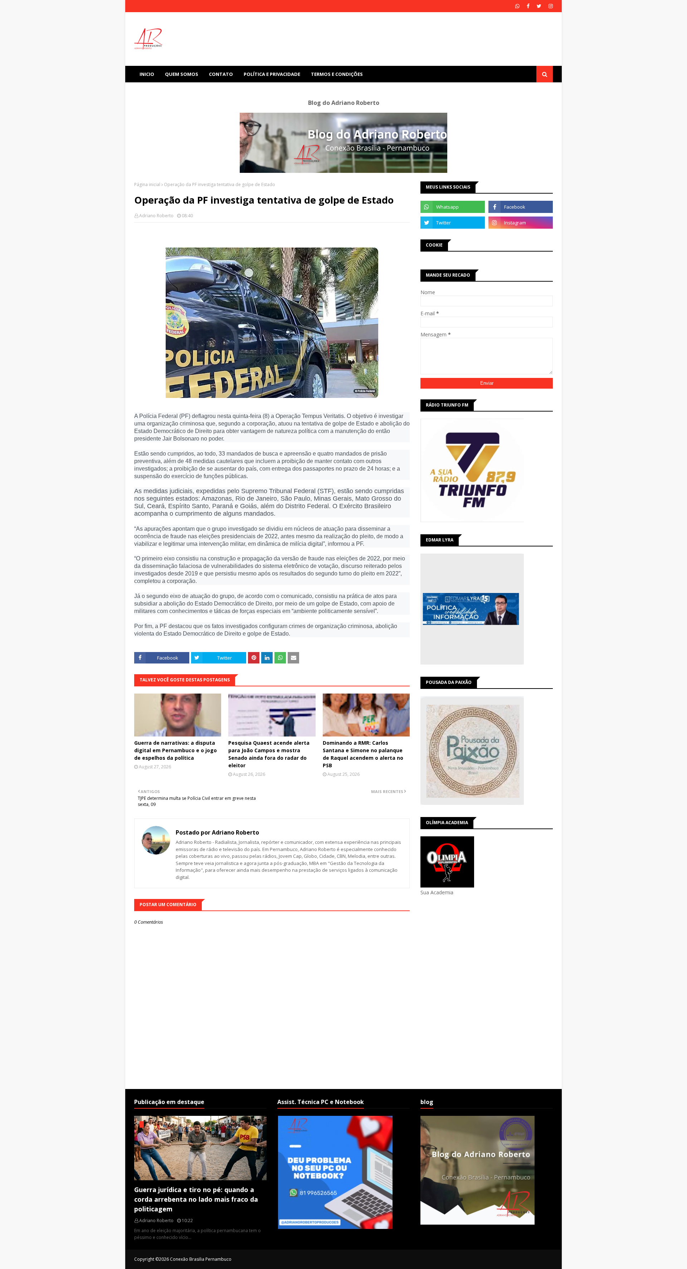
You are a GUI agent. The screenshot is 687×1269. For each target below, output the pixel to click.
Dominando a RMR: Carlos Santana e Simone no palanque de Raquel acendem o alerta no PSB (363, 754)
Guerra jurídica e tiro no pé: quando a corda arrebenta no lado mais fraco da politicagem (196, 1199)
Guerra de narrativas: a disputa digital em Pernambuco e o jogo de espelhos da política (175, 750)
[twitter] (539, 6)
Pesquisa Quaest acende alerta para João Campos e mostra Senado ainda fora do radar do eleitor (269, 754)
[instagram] (550, 6)
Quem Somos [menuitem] (181, 74)
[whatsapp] (517, 6)
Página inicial (147, 184)
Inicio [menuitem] (147, 74)
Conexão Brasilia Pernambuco (201, 1259)
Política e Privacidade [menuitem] (272, 74)
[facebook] (528, 6)
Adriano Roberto (156, 216)
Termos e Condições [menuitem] (337, 74)
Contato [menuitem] (221, 74)
